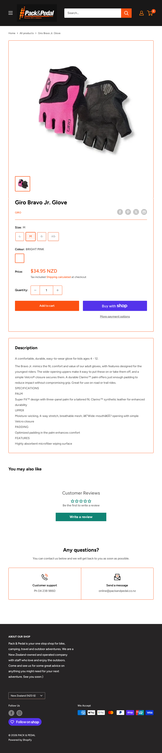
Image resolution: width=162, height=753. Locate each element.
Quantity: (21, 290)
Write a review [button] (81, 517)
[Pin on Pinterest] (128, 212)
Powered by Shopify (20, 739)
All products (27, 33)
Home (11, 33)
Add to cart (47, 306)
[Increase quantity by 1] (57, 290)
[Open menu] (10, 13)
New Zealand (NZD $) (23, 695)
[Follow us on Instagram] (19, 713)
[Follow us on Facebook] (11, 713)
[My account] (141, 13)
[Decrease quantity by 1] (35, 290)
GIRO (18, 212)
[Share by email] (144, 212)
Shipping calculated (58, 277)
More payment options (115, 316)
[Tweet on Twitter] (136, 212)
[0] (150, 13)
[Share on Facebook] (120, 212)
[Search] (126, 13)
